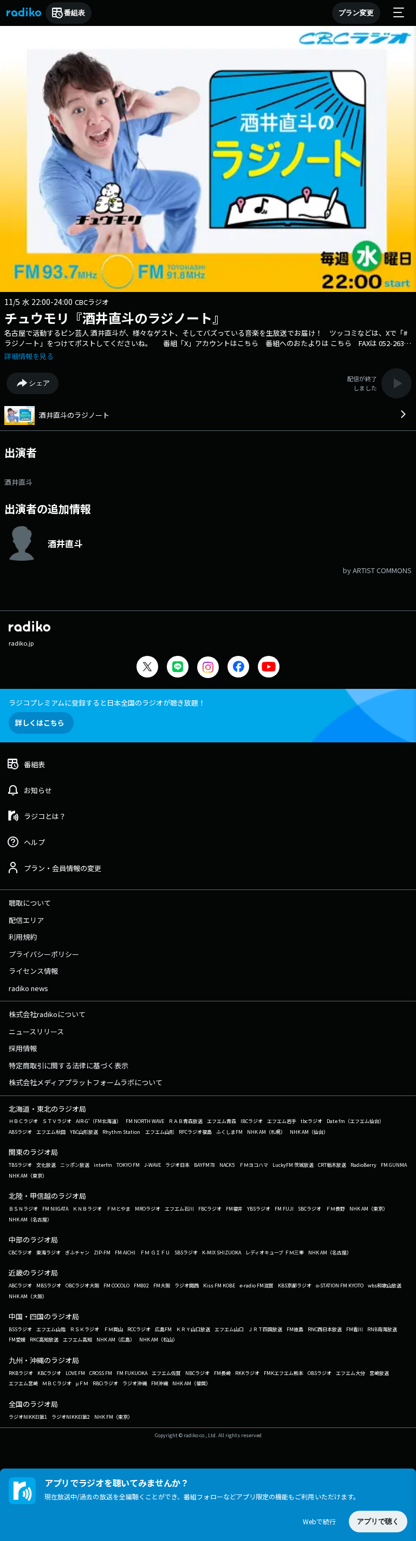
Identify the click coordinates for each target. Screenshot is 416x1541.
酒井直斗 (18, 482)
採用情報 (23, 1048)
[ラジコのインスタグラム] (208, 667)
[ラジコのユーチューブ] (269, 668)
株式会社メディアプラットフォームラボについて (85, 1082)
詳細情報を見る (29, 356)
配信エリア (26, 920)
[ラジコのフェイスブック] (238, 668)
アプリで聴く (378, 1521)
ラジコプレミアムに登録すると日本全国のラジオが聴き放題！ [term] (107, 703)
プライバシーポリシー (44, 954)
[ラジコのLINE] (177, 668)
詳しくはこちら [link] (39, 723)
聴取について (30, 903)
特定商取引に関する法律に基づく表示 (68, 1065)
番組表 (74, 13)
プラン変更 (356, 13)
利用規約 (23, 937)
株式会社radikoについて (47, 1014)
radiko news (28, 988)
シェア (39, 383)
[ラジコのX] (147, 668)
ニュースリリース (36, 1031)
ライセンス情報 (33, 971)
